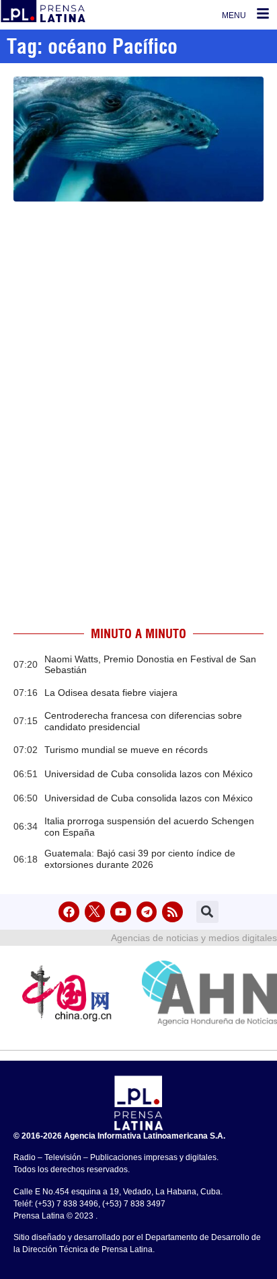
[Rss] (172, 911)
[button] (207, 912)
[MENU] (263, 13)
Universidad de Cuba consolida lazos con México (148, 773)
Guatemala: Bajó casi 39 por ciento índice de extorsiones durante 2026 (139, 859)
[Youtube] (120, 911)
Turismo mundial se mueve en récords (126, 749)
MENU (234, 15)
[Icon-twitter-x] (95, 911)
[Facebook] (68, 911)
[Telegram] (146, 911)
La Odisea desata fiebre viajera (110, 692)
